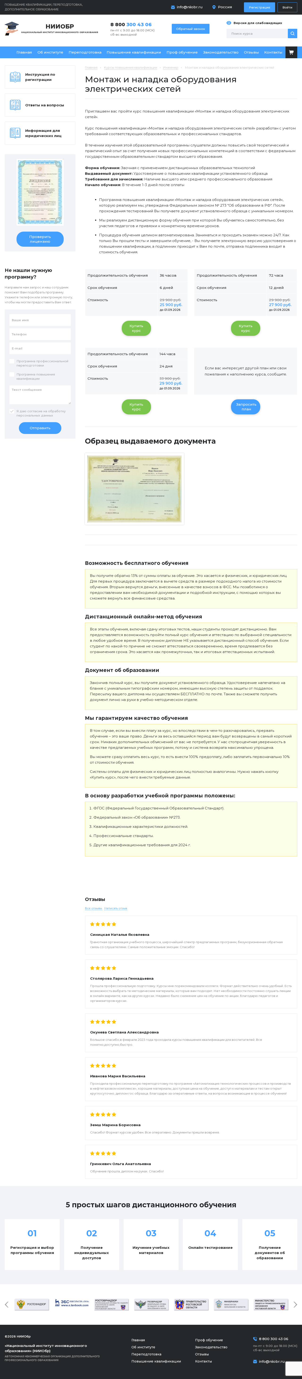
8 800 (131, 24)
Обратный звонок (190, 29)
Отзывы (251, 52)
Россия (225, 7)
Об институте (50, 52)
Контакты (273, 52)
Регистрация (259, 7)
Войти (287, 7)
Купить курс (136, 328)
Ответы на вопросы (44, 105)
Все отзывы (93, 908)
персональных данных (35, 415)
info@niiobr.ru (190, 7)
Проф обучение (182, 52)
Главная (24, 52)
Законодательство (221, 52)
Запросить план (246, 406)
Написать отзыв (115, 908)
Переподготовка (85, 52)
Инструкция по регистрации (40, 77)
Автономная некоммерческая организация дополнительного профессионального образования (52, 1352)
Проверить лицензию (40, 239)
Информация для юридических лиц (43, 133)
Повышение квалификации (134, 52)
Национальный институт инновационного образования (59, 28)
